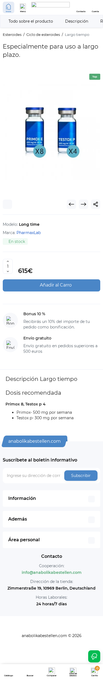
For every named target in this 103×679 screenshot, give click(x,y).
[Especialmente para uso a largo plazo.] (51, 131)
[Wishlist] (7, 204)
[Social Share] (95, 204)
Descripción (76, 21)
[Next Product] (83, 204)
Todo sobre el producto (31, 21)
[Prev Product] (71, 204)
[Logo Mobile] (50, 7)
